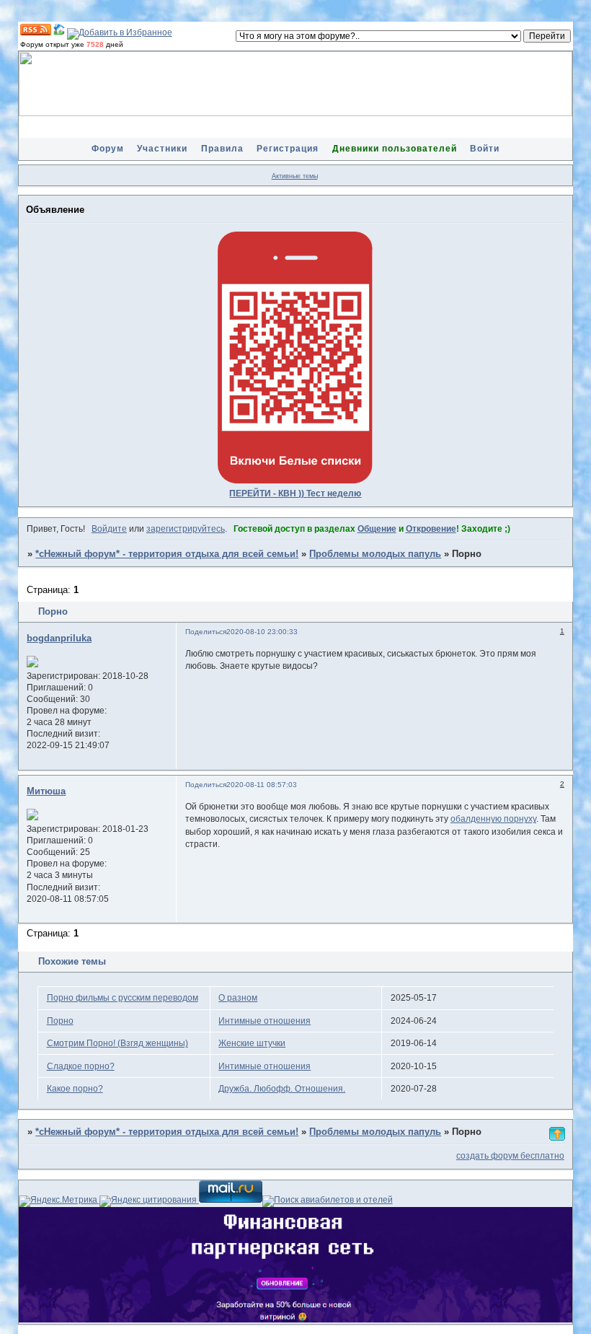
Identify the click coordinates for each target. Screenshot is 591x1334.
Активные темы (295, 176)
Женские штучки (251, 1043)
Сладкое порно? (81, 1066)
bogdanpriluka (59, 638)
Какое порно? (75, 1088)
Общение (376, 529)
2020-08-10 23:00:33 (262, 632)
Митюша (46, 791)
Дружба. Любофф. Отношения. (281, 1088)
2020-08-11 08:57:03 (261, 785)
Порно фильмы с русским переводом (122, 997)
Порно (60, 1021)
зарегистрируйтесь (185, 529)
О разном (237, 997)
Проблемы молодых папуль (375, 554)
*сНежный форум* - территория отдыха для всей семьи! (166, 554)
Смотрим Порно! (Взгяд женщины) (117, 1043)
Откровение (431, 529)
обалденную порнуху (493, 819)
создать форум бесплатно (510, 1155)
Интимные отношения (264, 1021)
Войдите (109, 529)
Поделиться (205, 632)
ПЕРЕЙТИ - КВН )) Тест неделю (295, 493)
